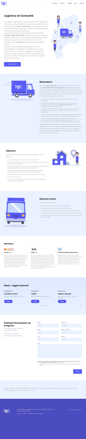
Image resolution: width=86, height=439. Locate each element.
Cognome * (63, 322)
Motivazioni (55, 3)
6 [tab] (45, 305)
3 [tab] (42, 305)
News (75, 3)
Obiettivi (62, 3)
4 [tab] (43, 305)
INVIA (77, 371)
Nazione (63, 336)
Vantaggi (69, 3)
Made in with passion (75, 409)
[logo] (4, 3)
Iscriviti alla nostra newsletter (13, 336)
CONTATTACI (12, 64)
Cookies (24, 413)
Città (39, 336)
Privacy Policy (60, 362)
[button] (80, 306)
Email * (39, 329)
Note (39, 343)
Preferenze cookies (32, 413)
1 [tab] (40, 305)
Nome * (39, 322)
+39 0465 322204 (11, 330)
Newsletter (40, 413)
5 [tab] (44, 305)
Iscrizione (82, 3)
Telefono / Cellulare (65, 329)
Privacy (19, 413)
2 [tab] (41, 305)
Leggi (8, 301)
